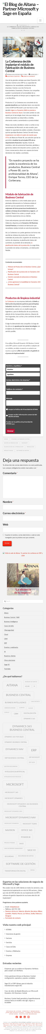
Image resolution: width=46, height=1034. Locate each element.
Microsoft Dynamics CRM (13, 811)
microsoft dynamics (13, 798)
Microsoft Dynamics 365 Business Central (22, 805)
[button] (40, 20)
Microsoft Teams (30, 824)
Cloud (6, 634)
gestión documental (11, 766)
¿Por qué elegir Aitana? (15, 1012)
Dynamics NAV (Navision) (33, 1023)
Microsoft (25, 443)
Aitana (6, 613)
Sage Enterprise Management (13, 848)
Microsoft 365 (11, 792)
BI (34, 686)
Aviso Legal (13, 1014)
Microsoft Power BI (11, 823)
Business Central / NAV (11, 617)
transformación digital (15, 871)
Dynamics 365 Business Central (20, 439)
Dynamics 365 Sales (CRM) (13, 1025)
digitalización (30, 713)
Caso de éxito (35, 701)
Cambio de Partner (32, 1012)
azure (27, 686)
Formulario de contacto (13, 918)
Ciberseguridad (9, 630)
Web (5, 524)
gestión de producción (11, 443)
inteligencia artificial (15, 772)
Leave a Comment (29, 76)
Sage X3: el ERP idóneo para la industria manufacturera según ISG (19, 984)
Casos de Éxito (11, 947)
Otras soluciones (9, 660)
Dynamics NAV (14, 749)
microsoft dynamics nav (20, 817)
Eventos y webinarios (11, 647)
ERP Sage (32, 762)
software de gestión (22, 450)
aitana (6, 439)
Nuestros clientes (13, 76)
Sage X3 (7, 664)
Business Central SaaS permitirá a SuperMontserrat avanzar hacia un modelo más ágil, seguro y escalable (22, 1000)
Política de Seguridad (28, 1014)
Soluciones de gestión (13, 934)
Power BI (25, 837)
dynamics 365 (29, 719)
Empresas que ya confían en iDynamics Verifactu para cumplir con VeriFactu (21, 970)
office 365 (26, 830)
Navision (10, 830)
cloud (30, 708)
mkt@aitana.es (14, 907)
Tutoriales (7, 669)
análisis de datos (31, 681)
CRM (5, 639)
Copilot (6, 712)
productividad (8, 450)
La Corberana (9, 301)
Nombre (8, 502)
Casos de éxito (9, 626)
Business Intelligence (11, 622)
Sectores (9, 938)
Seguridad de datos (25, 856)
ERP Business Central (14, 758)
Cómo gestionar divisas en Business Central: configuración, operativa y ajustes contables (20, 977)
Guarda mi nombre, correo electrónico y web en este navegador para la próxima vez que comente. (22, 536)
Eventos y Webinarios (13, 951)
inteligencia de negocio (12, 776)
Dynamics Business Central (16, 742)
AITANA (8, 929)
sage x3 (31, 850)
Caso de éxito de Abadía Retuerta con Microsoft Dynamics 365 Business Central (21, 992)
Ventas (32, 870)
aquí (13, 424)
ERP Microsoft (34, 757)
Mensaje (9, 398)
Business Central (18, 695)
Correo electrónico (14, 513)
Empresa (9, 955)
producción (30, 446)
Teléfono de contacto (18, 389)
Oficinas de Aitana (13, 1011)
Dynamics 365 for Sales (14, 737)
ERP (5, 643)
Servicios (9, 942)
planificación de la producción (13, 446)
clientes (21, 707)
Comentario (10, 473)
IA (5, 652)
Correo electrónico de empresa (21, 380)
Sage (21, 843)
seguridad (9, 856)
